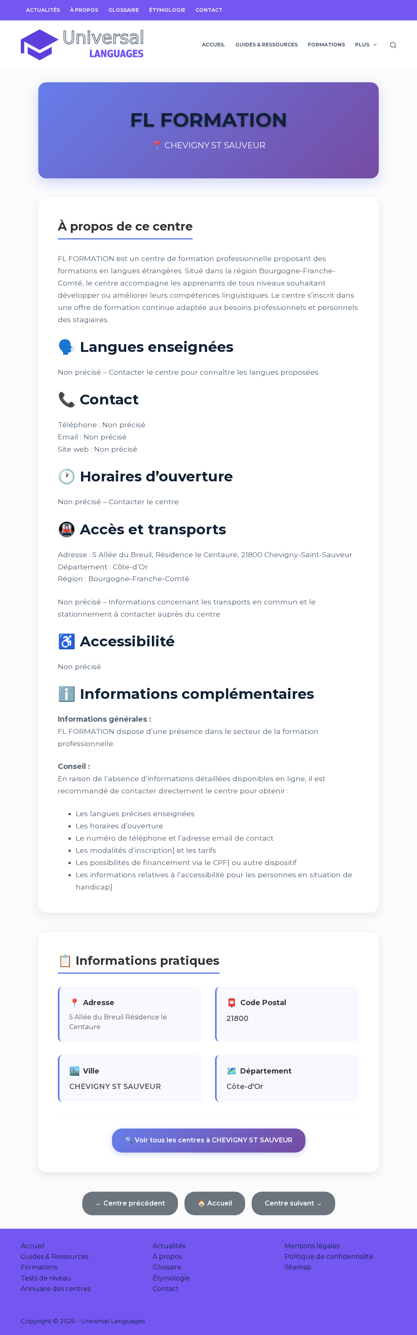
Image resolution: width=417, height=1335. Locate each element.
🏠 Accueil (215, 1203)
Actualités (43, 10)
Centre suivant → (293, 1203)
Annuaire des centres (55, 1289)
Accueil (213, 45)
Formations (326, 45)
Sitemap (298, 1267)
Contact (208, 10)
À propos (84, 10)
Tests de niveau (46, 1278)
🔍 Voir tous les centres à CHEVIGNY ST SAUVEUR (208, 1140)
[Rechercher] (393, 45)
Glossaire (123, 10)
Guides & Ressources (266, 45)
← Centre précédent (130, 1203)
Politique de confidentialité (329, 1256)
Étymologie (167, 10)
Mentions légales (312, 1246)
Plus (362, 45)
